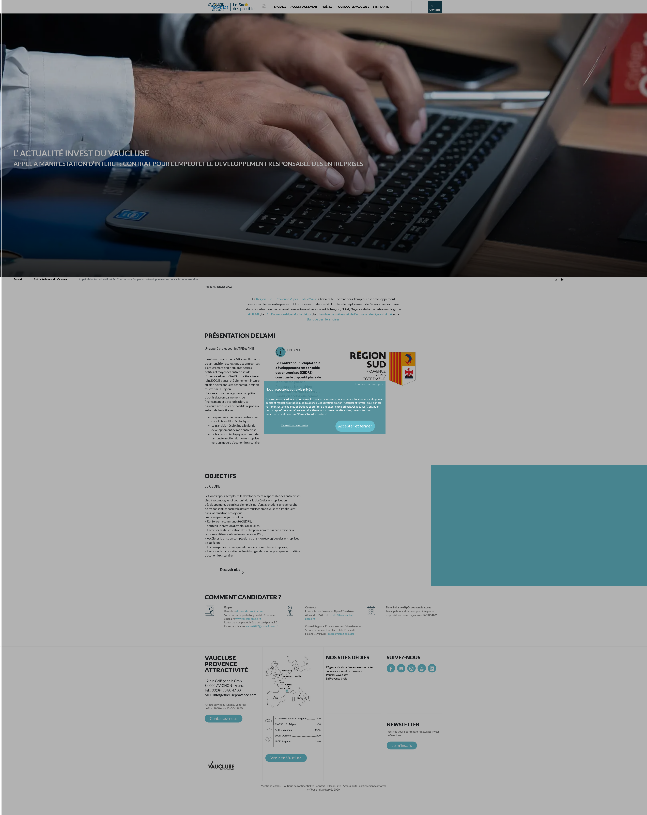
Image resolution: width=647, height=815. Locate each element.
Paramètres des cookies (294, 425)
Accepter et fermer (355, 426)
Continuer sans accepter (369, 384)
